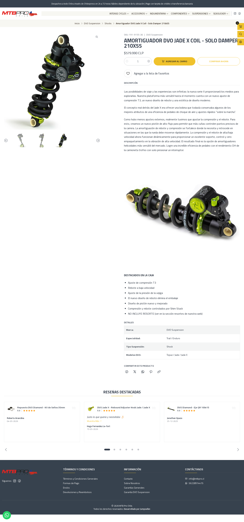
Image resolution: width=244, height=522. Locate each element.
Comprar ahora (218, 61)
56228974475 (196, 483)
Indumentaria (158, 13)
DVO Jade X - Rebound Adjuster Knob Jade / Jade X (123, 407)
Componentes (179, 13)
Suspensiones (200, 13)
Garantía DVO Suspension (137, 492)
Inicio (77, 23)
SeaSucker (219, 13)
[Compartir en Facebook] (126, 372)
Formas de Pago (71, 483)
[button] (107, 450)
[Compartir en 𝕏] (135, 372)
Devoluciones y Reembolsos (77, 492)
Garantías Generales (134, 487)
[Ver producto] (11, 409)
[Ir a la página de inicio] (20, 13)
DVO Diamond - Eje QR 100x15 (193, 407)
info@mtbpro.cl (196, 478)
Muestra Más (93, 421)
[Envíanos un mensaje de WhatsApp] (7, 515)
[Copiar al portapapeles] (159, 372)
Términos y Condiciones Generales (80, 478)
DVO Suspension (92, 23)
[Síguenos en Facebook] (239, 13)
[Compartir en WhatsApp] (143, 372)
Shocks (108, 23)
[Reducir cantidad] (127, 61)
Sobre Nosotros (132, 483)
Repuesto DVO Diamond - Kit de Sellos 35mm (41, 407)
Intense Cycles (118, 13)
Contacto (128, 478)
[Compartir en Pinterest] (151, 372)
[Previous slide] (6, 141)
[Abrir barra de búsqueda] (240, 34)
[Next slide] (97, 141)
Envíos (66, 487)
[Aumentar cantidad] (149, 61)
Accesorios (138, 13)
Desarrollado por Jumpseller (137, 509)
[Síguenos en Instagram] (235, 13)
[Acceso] (240, 41)
